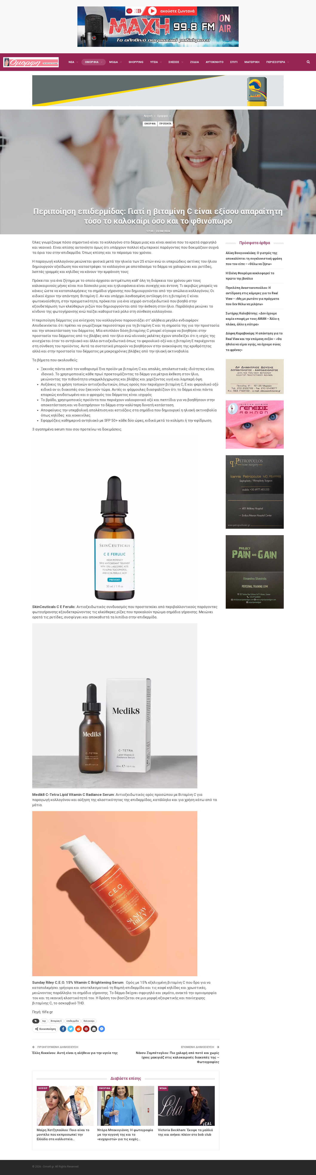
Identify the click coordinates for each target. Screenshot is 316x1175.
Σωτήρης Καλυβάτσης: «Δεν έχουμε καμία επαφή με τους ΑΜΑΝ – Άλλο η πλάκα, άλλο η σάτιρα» (252, 319)
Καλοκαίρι (89, 1021)
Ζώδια (194, 62)
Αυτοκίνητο (214, 62)
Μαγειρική (251, 62)
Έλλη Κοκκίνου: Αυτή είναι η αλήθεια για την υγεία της (75, 1053)
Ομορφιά (91, 62)
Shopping (136, 62)
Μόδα (113, 62)
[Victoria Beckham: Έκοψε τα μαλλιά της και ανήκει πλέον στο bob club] (186, 1106)
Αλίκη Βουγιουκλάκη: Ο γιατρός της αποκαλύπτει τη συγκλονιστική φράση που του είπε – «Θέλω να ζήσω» (254, 258)
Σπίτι (234, 62)
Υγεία (154, 62)
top (44, 1021)
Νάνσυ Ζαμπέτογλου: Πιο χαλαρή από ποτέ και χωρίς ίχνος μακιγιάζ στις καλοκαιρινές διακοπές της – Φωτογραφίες (177, 1057)
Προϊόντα (165, 123)
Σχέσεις (174, 62)
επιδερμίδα (73, 1021)
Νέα (71, 62)
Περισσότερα (275, 62)
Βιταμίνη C (56, 1021)
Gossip (43, 1088)
